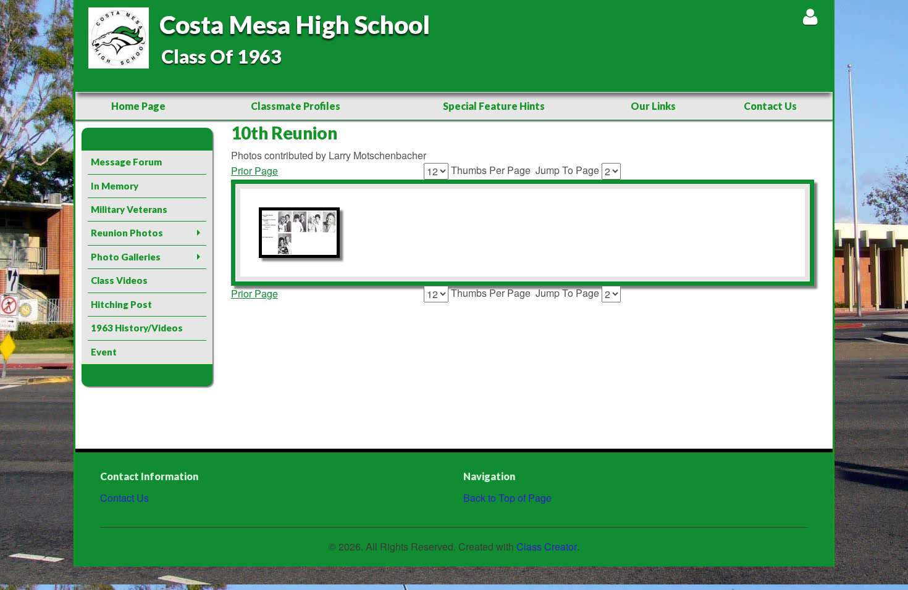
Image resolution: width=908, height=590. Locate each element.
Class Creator (546, 547)
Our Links (653, 106)
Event (104, 351)
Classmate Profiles (295, 106)
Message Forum (126, 161)
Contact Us (770, 106)
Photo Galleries (126, 256)
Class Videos (119, 280)
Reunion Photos (127, 232)
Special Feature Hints (494, 106)
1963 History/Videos (137, 327)
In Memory (114, 185)
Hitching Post (121, 304)
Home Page (138, 106)
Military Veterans (129, 209)
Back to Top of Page (507, 498)
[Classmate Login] (810, 16)
